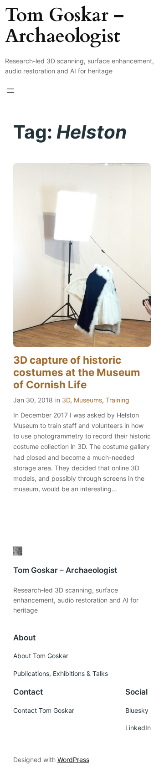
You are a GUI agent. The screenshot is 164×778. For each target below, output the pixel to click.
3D (66, 400)
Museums (88, 400)
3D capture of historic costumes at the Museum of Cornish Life (76, 372)
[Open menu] (10, 90)
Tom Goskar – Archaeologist (64, 26)
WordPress (73, 759)
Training (117, 400)
